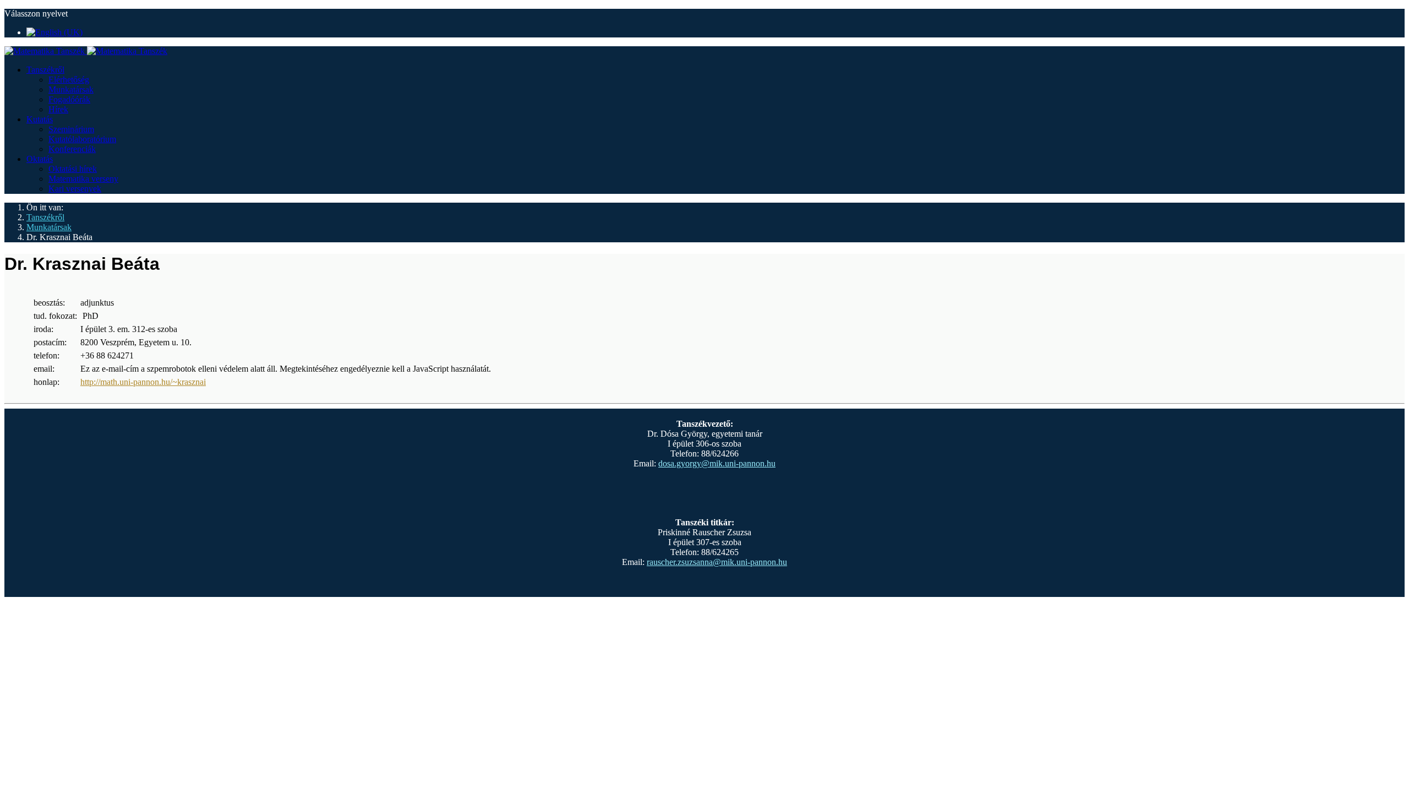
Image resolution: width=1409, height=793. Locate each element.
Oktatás (39, 159)
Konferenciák (72, 149)
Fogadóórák (69, 99)
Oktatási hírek (72, 168)
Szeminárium (71, 129)
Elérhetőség (68, 79)
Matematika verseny (83, 178)
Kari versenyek (74, 188)
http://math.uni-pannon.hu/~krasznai (143, 382)
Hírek (58, 109)
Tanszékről (45, 69)
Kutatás (39, 119)
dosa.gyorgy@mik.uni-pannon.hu (717, 463)
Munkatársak (71, 89)
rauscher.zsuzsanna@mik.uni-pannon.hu (717, 562)
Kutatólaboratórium (82, 139)
